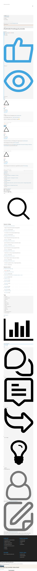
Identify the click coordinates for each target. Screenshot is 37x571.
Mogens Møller (6, 304)
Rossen (5, 301)
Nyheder (5, 547)
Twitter (21, 542)
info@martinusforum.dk (10, 554)
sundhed (5, 307)
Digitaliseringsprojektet (8, 542)
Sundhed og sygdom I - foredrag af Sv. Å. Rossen (11, 177)
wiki (4, 300)
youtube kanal (18, 115)
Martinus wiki (6, 302)
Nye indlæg (6, 19)
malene (5, 123)
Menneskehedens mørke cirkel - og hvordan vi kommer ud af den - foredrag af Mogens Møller (17, 182)
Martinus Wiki (22, 554)
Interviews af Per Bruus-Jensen (9, 545)
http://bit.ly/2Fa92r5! (16, 117)
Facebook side (22, 541)
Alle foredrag (25, 165)
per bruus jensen (6, 312)
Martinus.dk (22, 557)
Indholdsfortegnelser (7, 180)
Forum (5, 15)
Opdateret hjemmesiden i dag (8, 268)
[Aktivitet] (4, 108)
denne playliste (16, 142)
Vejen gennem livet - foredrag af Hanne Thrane (11, 185)
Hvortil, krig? (6, 284)
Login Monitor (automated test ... (13, 501)
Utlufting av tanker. (7, 287)
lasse (10, 32)
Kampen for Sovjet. (7, 278)
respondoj (5, 299)
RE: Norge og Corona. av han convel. (9, 225)
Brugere (5, 18)
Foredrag (5, 548)
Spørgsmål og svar (7, 541)
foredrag (5, 296)
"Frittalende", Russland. (7, 290)
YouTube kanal (25, 140)
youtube (5, 305)
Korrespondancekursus (8, 544)
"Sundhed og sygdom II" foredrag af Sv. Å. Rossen (11, 175)
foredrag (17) (9, 188)
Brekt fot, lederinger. (7, 281)
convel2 (6, 229)
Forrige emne (6, 171)
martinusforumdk (6, 297)
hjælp (5, 310)
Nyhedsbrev (22, 544)
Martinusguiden (22, 555)
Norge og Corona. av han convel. (9, 271)
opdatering (6, 309)
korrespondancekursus (7, 311)
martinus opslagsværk (7, 306)
